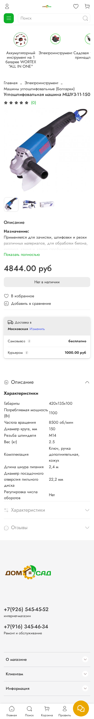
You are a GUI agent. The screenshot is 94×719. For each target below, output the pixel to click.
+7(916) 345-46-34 (26, 626)
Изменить (37, 329)
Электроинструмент (55, 53)
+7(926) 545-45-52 (26, 609)
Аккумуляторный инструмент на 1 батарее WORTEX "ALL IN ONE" (21, 59)
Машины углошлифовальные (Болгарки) (39, 89)
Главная (11, 83)
